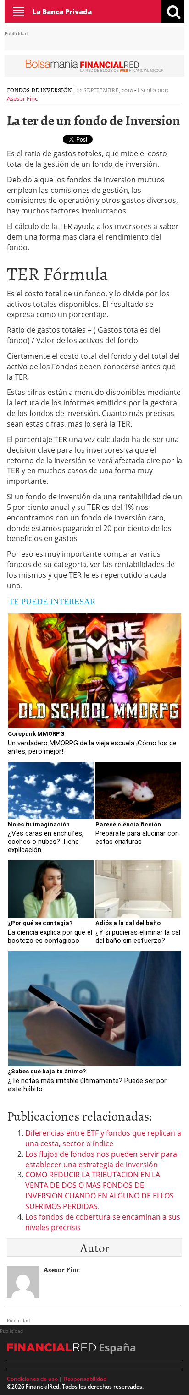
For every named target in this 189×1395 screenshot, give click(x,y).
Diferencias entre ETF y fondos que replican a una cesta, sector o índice (103, 1138)
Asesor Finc (22, 98)
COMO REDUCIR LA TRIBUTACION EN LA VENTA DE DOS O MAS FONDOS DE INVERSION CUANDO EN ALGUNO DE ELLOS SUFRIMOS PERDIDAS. (99, 1190)
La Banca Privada (62, 11)
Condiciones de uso (32, 1379)
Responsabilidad (85, 1379)
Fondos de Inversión (39, 89)
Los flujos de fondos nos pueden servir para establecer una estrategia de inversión (101, 1159)
